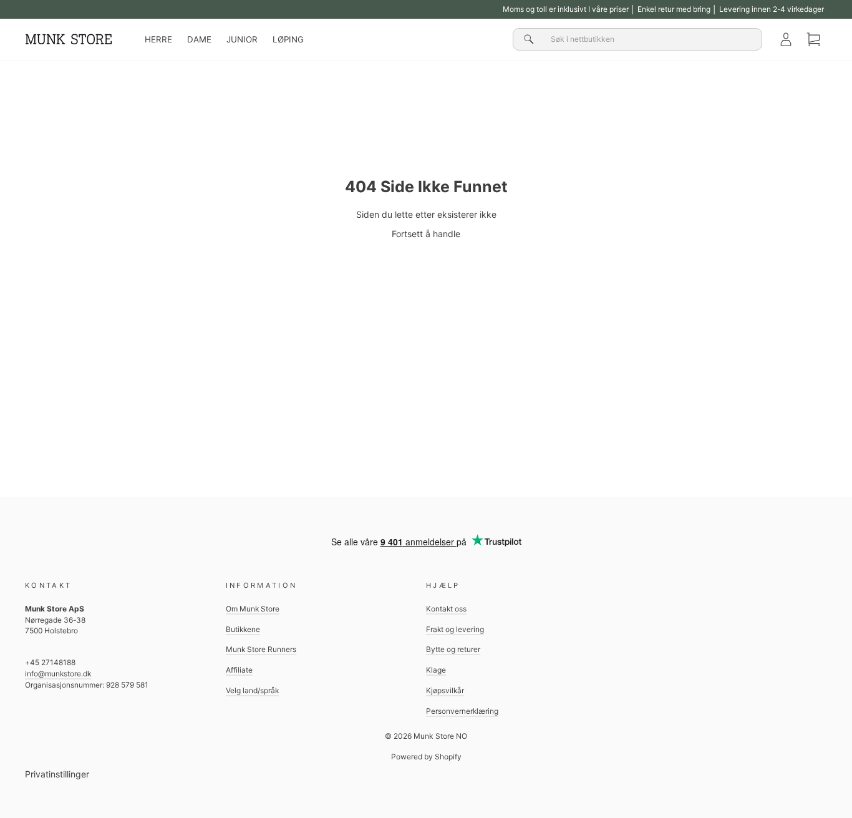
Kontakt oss (446, 608)
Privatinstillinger (57, 774)
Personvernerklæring (462, 711)
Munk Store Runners (261, 649)
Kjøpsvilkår (445, 690)
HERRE (158, 39)
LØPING (288, 39)
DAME (199, 39)
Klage (436, 669)
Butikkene (243, 629)
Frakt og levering (455, 629)
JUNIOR (242, 39)
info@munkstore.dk (58, 673)
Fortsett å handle (426, 233)
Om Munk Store (252, 608)
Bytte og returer (453, 649)
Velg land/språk (252, 690)
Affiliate (239, 669)
